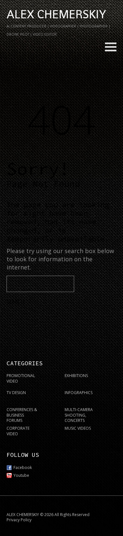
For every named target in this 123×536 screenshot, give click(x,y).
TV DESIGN (16, 392)
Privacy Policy (19, 520)
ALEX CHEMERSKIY (56, 14)
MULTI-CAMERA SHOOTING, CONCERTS (79, 415)
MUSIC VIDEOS (78, 428)
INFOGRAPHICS (78, 392)
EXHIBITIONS (76, 375)
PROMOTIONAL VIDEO (21, 378)
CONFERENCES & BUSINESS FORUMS (22, 415)
